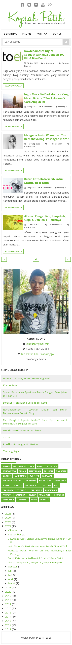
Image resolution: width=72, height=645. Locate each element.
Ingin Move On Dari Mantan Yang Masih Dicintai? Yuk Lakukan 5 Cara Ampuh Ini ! (46, 98)
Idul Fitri (34, 476)
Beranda (10, 33)
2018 (8, 600)
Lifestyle (62, 106)
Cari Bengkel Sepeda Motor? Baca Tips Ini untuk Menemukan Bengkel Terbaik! (35, 421)
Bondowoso (9, 471)
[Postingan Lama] (68, 259)
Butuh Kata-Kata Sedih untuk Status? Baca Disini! (43, 181)
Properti (7, 495)
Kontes (6, 485)
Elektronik (35, 471)
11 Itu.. (7, 437)
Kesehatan (29, 146)
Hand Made (20, 476)
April (11, 579)
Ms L (56, 485)
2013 (8, 620)
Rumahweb (44, 495)
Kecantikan (45, 480)
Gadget (7, 476)
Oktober (13, 530)
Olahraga (8, 490)
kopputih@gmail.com (37, 343)
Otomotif (22, 490)
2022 (8, 526)
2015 (8, 612)
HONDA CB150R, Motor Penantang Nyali (26, 378)
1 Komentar (55, 224)
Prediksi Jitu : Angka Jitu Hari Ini (20, 444)
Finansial (61, 471)
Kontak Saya (10, 385)
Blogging (52, 466)
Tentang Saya (11, 451)
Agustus (13, 566)
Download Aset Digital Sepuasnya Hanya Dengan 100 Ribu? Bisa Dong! (44, 54)
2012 (8, 625)
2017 (8, 604)
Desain (65, 63)
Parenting (36, 490)
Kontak (42, 33)
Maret (12, 583)
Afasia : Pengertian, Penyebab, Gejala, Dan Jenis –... (37, 562)
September (15, 534)
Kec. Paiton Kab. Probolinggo (37, 354)
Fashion (48, 471)
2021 (8, 587)
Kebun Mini (30, 480)
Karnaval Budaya (12, 480)
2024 (8, 517)
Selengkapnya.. (13, 85)
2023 (8, 522)
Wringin (44, 499)
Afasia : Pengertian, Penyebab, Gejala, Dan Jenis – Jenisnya (45, 218)
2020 (8, 591)
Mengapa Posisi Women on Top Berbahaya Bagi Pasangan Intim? (46, 137)
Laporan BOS (32, 485)
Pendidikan (51, 490)
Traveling (22, 499)
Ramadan (20, 495)
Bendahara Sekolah (23, 466)
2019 (8, 595)
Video (34, 499)
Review (27, 66)
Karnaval (47, 476)
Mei (10, 575)
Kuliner (18, 485)
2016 (8, 608)
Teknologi (8, 499)
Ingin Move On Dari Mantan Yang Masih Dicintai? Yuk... (38, 546)
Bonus (57, 33)
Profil (26, 33)
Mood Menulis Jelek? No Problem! (22, 430)
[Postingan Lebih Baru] (4, 259)
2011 (8, 629)
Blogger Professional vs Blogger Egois (25, 402)
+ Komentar (49, 63)
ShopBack (59, 495)
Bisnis (40, 466)
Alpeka (6, 466)
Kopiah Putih (28, 637)
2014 (8, 616)
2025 (8, 513)
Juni (10, 570)
